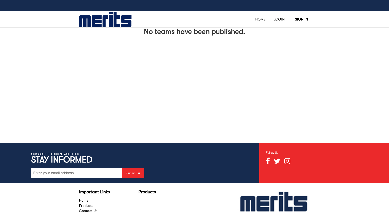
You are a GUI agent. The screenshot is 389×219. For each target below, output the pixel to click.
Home (83, 200)
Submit (131, 173)
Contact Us (88, 211)
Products (86, 206)
